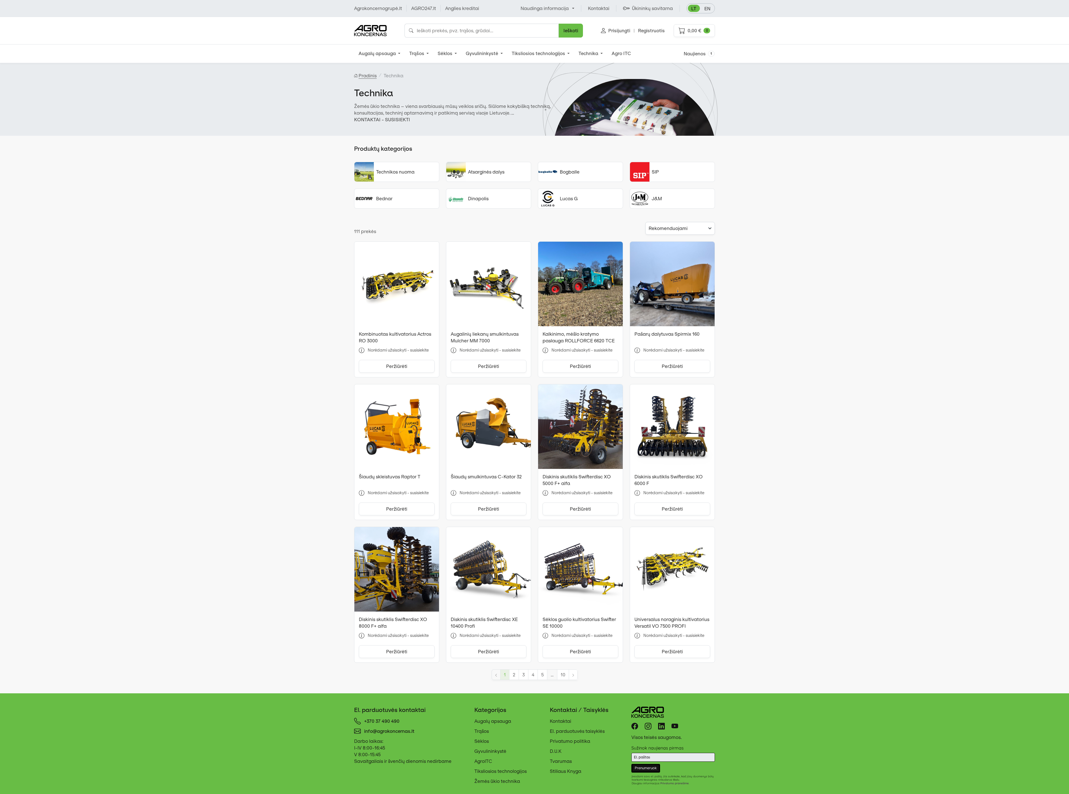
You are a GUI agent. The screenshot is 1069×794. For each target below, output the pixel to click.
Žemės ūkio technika (497, 781)
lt (693, 8)
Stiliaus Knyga (565, 771)
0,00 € (698, 30)
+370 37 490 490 (381, 721)
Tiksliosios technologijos (539, 53)
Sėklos (445, 53)
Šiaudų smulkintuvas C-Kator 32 (486, 476)
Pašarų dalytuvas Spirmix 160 (667, 334)
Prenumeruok (646, 768)
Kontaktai (560, 721)
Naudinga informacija (545, 8)
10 (563, 674)
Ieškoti (570, 30)
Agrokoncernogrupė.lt (378, 8)
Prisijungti (619, 30)
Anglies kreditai (462, 8)
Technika (588, 53)
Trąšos (417, 53)
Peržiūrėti (396, 366)
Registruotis (651, 30)
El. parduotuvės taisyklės (577, 731)
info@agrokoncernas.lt (389, 731)
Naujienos (698, 53)
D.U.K (556, 751)
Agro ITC (621, 53)
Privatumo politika (570, 741)
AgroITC (483, 761)
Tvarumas (561, 761)
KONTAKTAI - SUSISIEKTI (382, 119)
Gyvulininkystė (482, 53)
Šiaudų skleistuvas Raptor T (389, 476)
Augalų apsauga (378, 53)
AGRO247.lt (423, 8)
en (707, 8)
